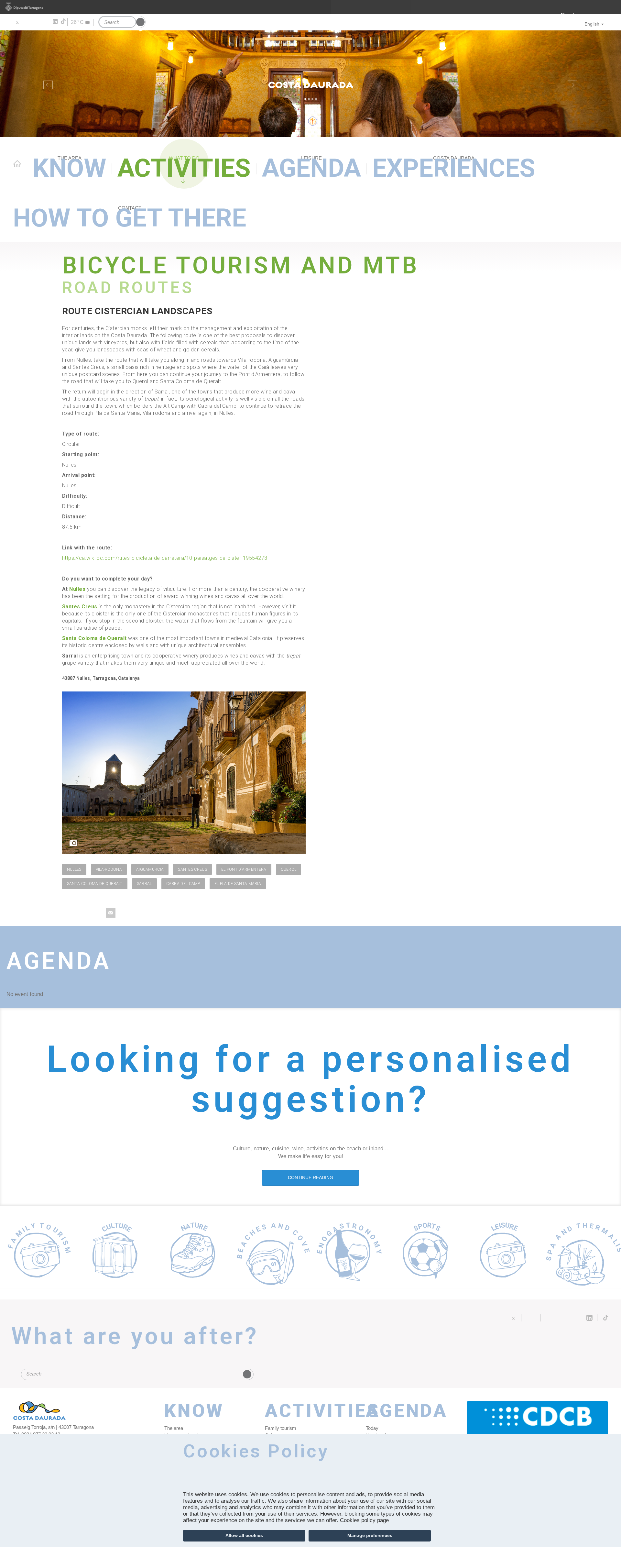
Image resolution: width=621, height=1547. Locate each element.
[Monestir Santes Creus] (184, 772)
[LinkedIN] (55, 22)
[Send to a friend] (110, 913)
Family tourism (280, 1428)
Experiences (453, 168)
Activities (184, 168)
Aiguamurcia (150, 869)
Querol (289, 869)
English (591, 24)
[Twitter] (17, 22)
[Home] (310, 83)
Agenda (311, 168)
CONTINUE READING (310, 1177)
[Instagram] (45, 22)
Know (69, 168)
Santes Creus (79, 606)
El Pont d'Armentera (244, 869)
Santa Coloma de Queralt (94, 638)
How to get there (129, 218)
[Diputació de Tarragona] (310, 7)
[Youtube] (36, 22)
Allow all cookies (244, 1535)
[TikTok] (63, 21)
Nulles (77, 589)
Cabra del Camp (183, 883)
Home (17, 164)
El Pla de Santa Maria (237, 883)
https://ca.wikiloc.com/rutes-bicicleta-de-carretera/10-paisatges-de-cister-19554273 (164, 558)
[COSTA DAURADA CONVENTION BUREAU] (537, 1430)
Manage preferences (369, 1535)
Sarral (144, 883)
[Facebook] (26, 22)
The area (173, 1428)
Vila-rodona (109, 869)
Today (372, 1428)
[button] (46, 83)
